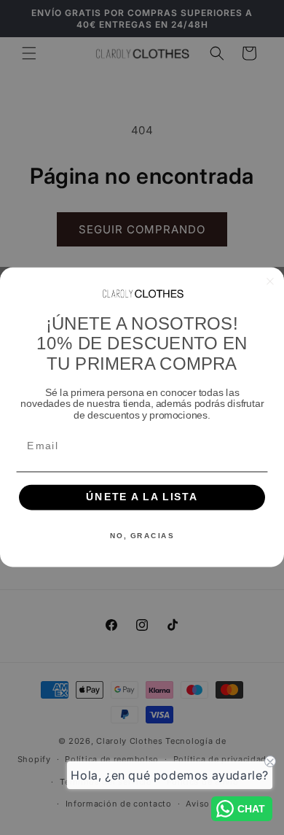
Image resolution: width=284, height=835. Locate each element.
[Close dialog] (270, 282)
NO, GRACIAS (142, 536)
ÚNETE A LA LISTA (141, 497)
